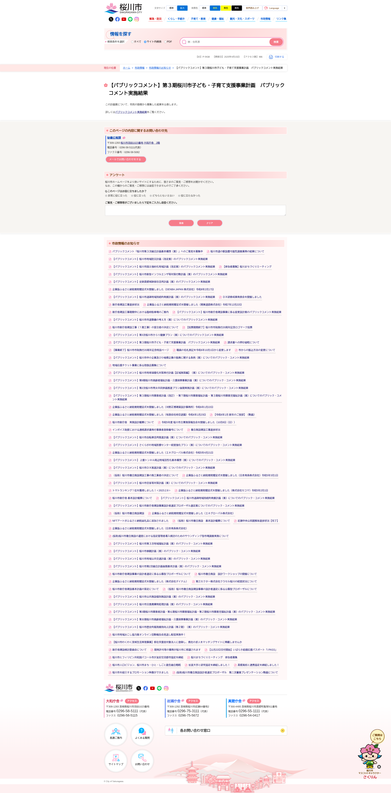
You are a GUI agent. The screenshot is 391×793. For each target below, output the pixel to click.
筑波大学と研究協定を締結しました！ (209, 665)
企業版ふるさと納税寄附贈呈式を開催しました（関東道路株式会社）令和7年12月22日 (194, 304)
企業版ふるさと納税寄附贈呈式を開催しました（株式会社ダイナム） (150, 581)
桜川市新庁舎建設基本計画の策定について (135, 589)
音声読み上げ (252, 8)
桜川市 (118, 688)
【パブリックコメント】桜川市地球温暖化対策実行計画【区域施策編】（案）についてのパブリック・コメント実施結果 (178, 372)
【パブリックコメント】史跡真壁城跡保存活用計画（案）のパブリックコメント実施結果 (161, 281)
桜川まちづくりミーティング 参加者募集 (214, 657)
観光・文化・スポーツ (242, 19)
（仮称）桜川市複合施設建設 (128, 513)
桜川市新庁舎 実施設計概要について (133, 422)
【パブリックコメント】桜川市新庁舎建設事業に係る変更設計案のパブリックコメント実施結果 (228, 312)
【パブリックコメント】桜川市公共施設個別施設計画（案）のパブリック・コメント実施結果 (163, 596)
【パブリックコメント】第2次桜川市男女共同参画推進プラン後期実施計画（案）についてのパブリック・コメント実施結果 (180, 388)
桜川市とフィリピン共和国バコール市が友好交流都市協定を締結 (147, 657)
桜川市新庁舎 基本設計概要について (132, 498)
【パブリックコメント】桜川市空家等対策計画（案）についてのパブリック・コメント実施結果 (164, 483)
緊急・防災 (155, 19)
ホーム (126, 68)
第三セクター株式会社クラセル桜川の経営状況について (226, 581)
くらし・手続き (176, 19)
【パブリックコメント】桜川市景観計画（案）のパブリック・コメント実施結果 (156, 551)
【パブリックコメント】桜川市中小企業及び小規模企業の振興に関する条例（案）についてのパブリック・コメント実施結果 (180, 357)
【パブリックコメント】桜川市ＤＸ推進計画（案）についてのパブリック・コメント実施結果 (163, 467)
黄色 (226, 8)
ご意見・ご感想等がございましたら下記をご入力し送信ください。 (141, 202)
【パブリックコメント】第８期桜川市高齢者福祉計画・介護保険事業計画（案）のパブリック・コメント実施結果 (174, 619)
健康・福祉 (218, 19)
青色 (215, 8)
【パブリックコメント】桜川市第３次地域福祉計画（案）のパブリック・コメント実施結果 (162, 543)
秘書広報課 (114, 137)
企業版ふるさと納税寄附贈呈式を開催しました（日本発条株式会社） (150, 528)
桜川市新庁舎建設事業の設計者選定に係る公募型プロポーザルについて (151, 574)
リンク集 (281, 19)
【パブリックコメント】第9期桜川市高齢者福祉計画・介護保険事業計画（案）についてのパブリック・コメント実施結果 (179, 380)
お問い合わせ (142, 764)
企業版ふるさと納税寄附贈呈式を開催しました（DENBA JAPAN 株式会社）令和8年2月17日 (163, 289)
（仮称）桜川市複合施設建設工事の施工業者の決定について (145, 475)
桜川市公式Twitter (111, 19)
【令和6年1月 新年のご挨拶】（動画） (235, 414)
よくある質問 (142, 738)
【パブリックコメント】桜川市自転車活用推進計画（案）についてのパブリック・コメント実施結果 (167, 437)
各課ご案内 (116, 738)
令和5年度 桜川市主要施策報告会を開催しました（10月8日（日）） (199, 422)
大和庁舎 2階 (152, 143)
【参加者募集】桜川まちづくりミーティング (247, 266)
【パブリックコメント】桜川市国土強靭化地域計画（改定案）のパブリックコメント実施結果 (163, 266)
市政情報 (265, 19)
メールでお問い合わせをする (125, 159)
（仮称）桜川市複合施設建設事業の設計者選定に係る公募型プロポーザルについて (211, 589)
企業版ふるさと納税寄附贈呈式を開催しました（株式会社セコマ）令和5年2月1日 (223, 490)
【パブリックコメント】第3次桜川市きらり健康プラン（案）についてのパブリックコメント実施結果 (168, 335)
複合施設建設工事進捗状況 (205, 430)
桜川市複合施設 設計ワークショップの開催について (227, 574)
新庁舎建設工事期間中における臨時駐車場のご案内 (140, 312)
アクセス (132, 701)
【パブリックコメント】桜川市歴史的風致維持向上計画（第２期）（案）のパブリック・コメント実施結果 (171, 627)
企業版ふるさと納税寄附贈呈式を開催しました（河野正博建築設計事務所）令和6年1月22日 (162, 407)
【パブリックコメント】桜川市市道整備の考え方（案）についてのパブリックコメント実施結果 (164, 319)
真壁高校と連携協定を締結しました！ (258, 665)
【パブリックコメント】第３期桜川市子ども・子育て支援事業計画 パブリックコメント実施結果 (166, 342)
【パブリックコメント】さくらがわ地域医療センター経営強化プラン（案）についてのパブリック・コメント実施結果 (177, 445)
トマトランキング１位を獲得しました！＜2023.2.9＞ (141, 490)
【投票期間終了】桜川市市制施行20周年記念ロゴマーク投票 (219, 327)
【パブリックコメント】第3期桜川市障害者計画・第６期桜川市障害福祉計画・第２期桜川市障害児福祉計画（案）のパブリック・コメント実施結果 (193, 612)
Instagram (136, 19)
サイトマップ (116, 764)
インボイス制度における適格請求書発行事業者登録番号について (147, 430)
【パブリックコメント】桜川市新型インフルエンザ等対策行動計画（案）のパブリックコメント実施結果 (169, 274)
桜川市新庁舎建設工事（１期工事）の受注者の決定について (145, 327)
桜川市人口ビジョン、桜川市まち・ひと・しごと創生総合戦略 (146, 665)
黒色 (237, 8)
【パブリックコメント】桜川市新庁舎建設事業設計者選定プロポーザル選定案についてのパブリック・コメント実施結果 (178, 505)
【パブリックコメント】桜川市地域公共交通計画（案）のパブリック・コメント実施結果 (161, 558)
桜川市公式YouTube (124, 19)
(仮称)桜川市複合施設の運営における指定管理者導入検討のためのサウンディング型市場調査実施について (170, 536)
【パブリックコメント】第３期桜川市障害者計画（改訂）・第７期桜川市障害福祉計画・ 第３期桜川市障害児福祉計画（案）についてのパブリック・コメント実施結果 (197, 397)
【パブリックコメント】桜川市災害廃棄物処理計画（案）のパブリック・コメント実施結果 (162, 604)
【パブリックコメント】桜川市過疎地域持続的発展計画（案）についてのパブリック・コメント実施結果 (217, 498)
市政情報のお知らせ (160, 68)
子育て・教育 (198, 19)
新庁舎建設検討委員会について (129, 649)
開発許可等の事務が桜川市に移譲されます (177, 649)
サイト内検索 (154, 41)
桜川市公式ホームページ (123, 8)
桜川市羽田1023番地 (132, 143)
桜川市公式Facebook (117, 19)
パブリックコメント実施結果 (131, 112)
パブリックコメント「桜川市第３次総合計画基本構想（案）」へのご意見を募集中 (157, 251)
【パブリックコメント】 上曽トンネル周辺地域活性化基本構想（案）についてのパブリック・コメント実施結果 (173, 460)
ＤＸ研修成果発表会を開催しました (242, 297)
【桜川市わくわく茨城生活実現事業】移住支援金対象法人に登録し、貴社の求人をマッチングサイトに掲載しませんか (177, 642)
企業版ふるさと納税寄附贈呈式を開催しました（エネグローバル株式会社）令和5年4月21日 (162, 452)
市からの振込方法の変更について (257, 350)
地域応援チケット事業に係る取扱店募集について (139, 365)
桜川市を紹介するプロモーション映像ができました (140, 672)
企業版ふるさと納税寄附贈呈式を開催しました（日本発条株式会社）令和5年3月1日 (232, 475)
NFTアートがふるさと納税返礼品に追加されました (140, 521)
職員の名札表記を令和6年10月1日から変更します (204, 350)
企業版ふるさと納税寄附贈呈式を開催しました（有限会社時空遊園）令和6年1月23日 (159, 414)
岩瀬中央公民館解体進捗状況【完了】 (258, 521)
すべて (137, 41)
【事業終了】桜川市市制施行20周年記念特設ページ (140, 350)
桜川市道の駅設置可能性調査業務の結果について (237, 251)
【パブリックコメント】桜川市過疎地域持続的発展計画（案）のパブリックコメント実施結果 (163, 297)
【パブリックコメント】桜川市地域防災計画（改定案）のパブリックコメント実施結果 (160, 259)
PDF (169, 41)
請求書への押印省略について (243, 342)
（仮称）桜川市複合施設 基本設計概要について (203, 521)
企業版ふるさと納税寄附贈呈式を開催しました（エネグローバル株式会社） (193, 513)
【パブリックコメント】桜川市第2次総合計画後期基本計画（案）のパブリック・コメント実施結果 (166, 566)
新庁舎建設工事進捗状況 (125, 304)
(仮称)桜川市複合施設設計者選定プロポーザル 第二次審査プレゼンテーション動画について (227, 672)
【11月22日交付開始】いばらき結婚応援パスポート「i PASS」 (243, 649)
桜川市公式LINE (130, 19)
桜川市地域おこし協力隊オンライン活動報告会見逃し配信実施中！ (149, 634)
